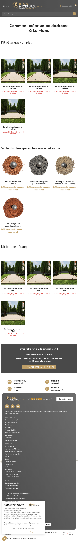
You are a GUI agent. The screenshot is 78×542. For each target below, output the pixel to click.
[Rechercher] (74, 13)
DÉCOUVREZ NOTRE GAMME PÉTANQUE (39, 367)
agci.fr (71, 534)
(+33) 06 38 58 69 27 (13, 496)
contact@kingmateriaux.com (15, 498)
